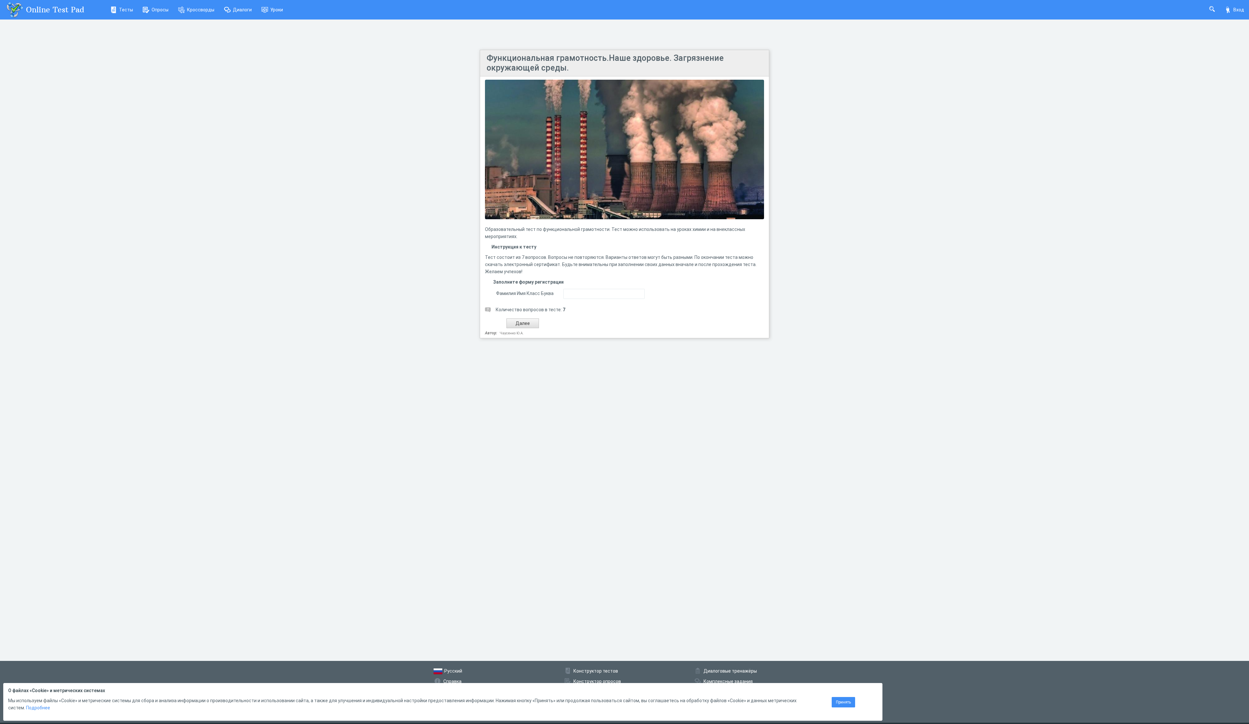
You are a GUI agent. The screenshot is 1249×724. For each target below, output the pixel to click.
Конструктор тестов (595, 671)
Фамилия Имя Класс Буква (525, 293)
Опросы (160, 9)
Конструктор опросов (597, 681)
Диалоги (242, 9)
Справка (452, 681)
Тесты (126, 9)
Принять (843, 702)
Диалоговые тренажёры (730, 671)
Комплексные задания (728, 681)
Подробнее (38, 707)
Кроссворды (200, 9)
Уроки (276, 9)
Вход (1238, 9)
